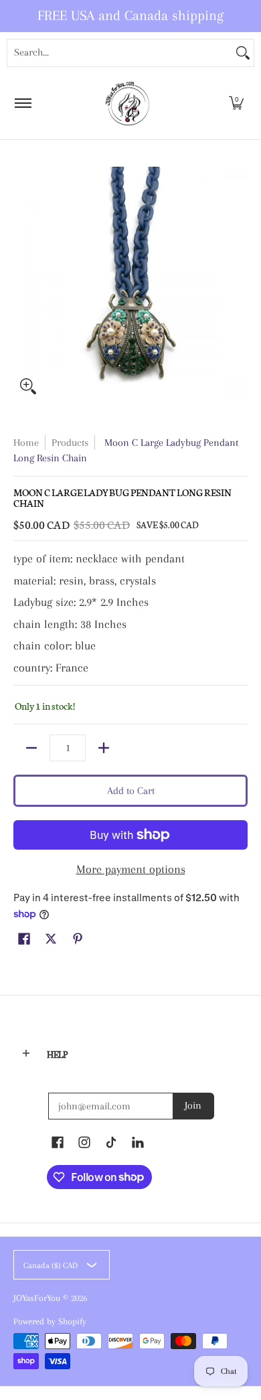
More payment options (130, 869)
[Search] (243, 53)
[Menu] (22, 103)
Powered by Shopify (49, 1321)
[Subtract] (31, 748)
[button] (236, 103)
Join (193, 1105)
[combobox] (119, 53)
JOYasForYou (36, 1298)
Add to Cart (131, 791)
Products (70, 443)
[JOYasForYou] (128, 103)
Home (26, 443)
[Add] (104, 748)
